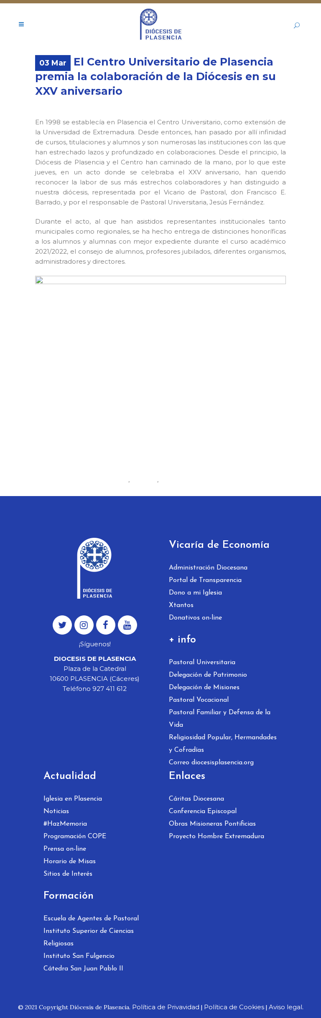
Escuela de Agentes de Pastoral (91, 918)
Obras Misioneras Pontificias (212, 824)
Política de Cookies (234, 1007)
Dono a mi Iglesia (195, 593)
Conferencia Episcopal (203, 811)
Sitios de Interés (67, 874)
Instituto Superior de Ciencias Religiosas (88, 937)
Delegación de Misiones (204, 687)
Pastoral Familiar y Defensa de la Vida (219, 718)
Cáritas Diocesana (196, 799)
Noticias (56, 811)
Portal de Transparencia (205, 580)
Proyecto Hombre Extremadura (216, 836)
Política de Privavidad (165, 1007)
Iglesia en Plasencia (72, 799)
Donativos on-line (195, 618)
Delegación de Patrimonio (208, 675)
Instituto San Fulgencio (79, 956)
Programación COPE (74, 836)
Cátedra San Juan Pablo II (83, 968)
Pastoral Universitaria (202, 662)
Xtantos (181, 605)
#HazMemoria (65, 824)
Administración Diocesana (208, 567)
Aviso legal (285, 1007)
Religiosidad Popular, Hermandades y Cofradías (223, 743)
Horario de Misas (69, 861)
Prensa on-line (64, 849)
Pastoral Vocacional (199, 700)
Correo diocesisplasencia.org (211, 762)
